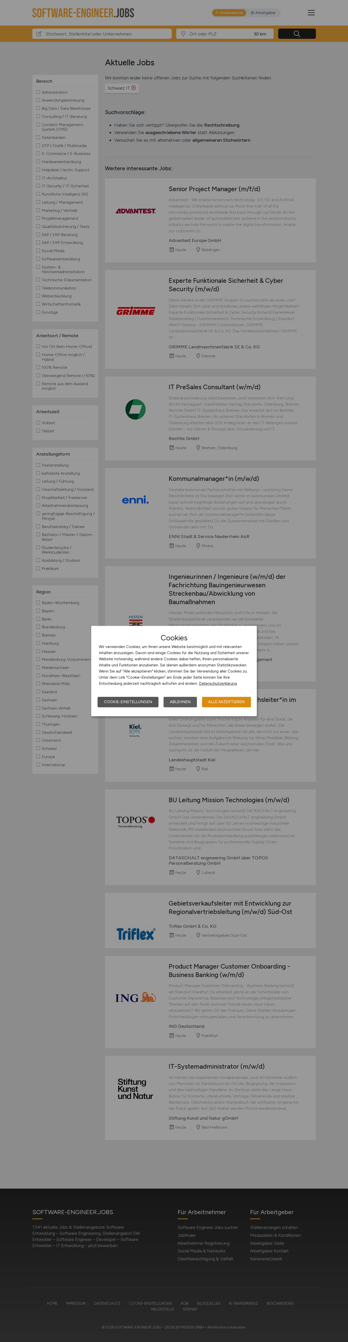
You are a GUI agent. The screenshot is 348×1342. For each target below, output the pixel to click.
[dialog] (174, 671)
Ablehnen (180, 702)
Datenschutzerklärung (218, 683)
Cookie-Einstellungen (128, 702)
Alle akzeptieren (226, 702)
